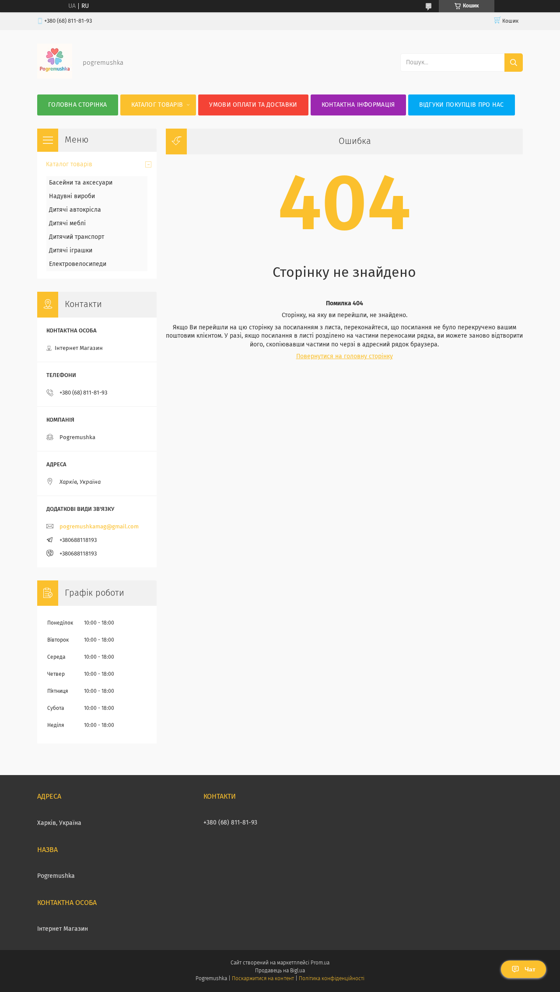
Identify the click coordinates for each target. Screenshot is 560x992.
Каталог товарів (157, 105)
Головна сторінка (77, 105)
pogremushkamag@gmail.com (99, 527)
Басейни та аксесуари (80, 183)
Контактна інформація (358, 105)
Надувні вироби (72, 196)
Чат (530, 969)
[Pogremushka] (54, 77)
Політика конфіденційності (331, 979)
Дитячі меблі (67, 223)
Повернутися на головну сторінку (344, 356)
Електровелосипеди (77, 264)
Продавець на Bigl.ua (280, 971)
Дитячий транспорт (76, 237)
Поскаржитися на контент (263, 979)
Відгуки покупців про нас (461, 105)
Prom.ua (320, 963)
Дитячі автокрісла (75, 210)
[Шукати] (513, 62)
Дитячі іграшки (70, 251)
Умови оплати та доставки (253, 105)
